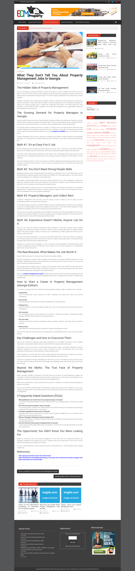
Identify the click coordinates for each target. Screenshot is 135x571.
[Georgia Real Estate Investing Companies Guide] (92, 67)
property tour (113, 149)
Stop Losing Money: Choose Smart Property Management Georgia (38, 471)
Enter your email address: (72, 540)
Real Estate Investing (82, 22)
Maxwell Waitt (104, 145)
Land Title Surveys (93, 142)
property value (90, 151)
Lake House (113, 140)
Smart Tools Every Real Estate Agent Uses (33, 537)
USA (91, 159)
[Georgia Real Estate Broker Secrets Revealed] (92, 78)
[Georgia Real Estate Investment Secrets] (92, 55)
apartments (91, 126)
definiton (98, 132)
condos (90, 132)
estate (106, 132)
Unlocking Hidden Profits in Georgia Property (67, 476)
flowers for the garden (110, 135)
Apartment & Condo (34, 22)
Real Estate (22, 22)
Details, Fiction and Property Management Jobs (71, 506)
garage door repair (95, 137)
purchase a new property (99, 151)
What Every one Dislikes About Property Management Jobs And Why (50, 507)
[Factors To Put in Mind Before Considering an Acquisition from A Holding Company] (28, 495)
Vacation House (96, 159)
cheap (89, 129)
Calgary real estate (111, 126)
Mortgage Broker (96, 149)
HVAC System (90, 140)
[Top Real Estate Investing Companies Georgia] (92, 90)
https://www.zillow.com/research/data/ (30, 459)
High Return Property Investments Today (32, 533)
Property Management (51, 22)
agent (102, 122)
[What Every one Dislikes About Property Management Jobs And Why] (50, 495)
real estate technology (101, 153)
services (93, 156)
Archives (89, 107)
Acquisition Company (92, 123)
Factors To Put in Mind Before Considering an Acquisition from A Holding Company (28, 507)
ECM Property (76, 546)
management (37, 83)
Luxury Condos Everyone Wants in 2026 (32, 540)
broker (104, 125)
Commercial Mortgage (98, 129)
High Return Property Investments (108, 137)
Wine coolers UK (105, 159)
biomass (98, 126)
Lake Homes (107, 140)
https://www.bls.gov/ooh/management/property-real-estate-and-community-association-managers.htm (51, 457)
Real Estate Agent (67, 22)
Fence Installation (100, 135)
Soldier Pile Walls (109, 156)
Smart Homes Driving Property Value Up (40, 28)
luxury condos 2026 (109, 142)
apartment (111, 122)
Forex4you (89, 137)
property (43, 83)
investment (98, 140)
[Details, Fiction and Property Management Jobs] (71, 495)
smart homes (101, 156)
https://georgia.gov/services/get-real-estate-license (35, 455)
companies (111, 129)
